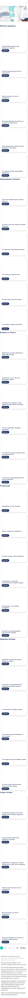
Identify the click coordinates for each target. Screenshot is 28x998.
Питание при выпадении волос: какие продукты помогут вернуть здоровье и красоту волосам (12, 814)
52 (17, 948)
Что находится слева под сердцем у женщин (14, 759)
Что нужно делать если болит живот (12, 299)
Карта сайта (4, 958)
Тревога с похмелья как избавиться (11, 531)
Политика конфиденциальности (16, 958)
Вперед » (23, 948)
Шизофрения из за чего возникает (11, 506)
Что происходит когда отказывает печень (13, 249)
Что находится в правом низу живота (12, 324)
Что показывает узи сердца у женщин (12, 709)
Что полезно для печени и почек (11, 274)
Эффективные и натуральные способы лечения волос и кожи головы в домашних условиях (13, 864)
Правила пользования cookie (8, 960)
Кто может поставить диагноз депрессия (13, 556)
